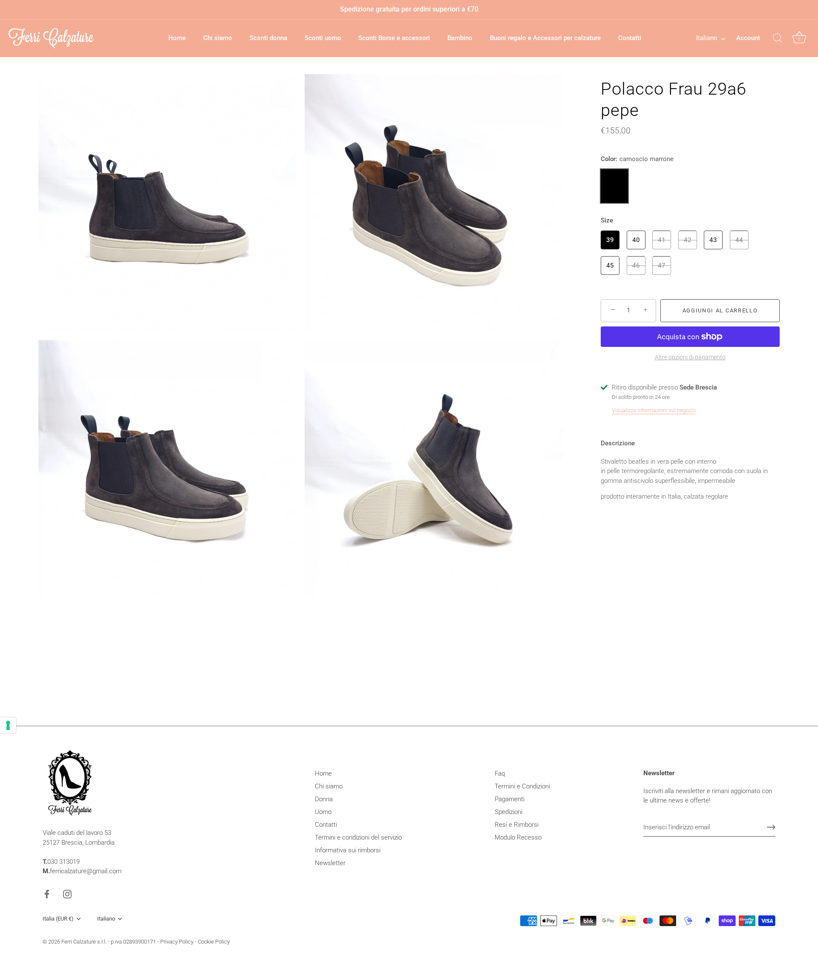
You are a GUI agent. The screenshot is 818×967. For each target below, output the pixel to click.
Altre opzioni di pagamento (690, 357)
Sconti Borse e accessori (394, 38)
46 (636, 265)
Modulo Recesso (518, 837)
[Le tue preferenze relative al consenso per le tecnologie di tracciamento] (8, 725)
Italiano (706, 38)
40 (636, 239)
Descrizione (618, 443)
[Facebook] (47, 894)
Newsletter (330, 863)
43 (713, 239)
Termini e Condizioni (522, 786)
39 (610, 239)
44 (739, 239)
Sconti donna (268, 38)
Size (607, 220)
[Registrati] (771, 827)
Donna (324, 799)
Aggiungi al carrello (720, 310)
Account (748, 38)
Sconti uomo (323, 38)
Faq (500, 773)
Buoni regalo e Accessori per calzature (545, 38)
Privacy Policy (176, 941)
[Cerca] (777, 38)
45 (610, 265)
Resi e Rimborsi (517, 824)
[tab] (622, 443)
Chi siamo (217, 38)
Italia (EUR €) (58, 918)
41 (661, 239)
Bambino (459, 38)
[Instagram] (67, 894)
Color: (637, 159)
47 (661, 265)
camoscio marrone (614, 186)
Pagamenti (509, 799)
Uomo (323, 812)
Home (177, 38)
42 (687, 239)
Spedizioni (508, 812)
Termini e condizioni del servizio (358, 837)
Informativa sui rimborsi (347, 850)
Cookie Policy (214, 941)
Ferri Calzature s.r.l (83, 941)
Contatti (629, 38)
